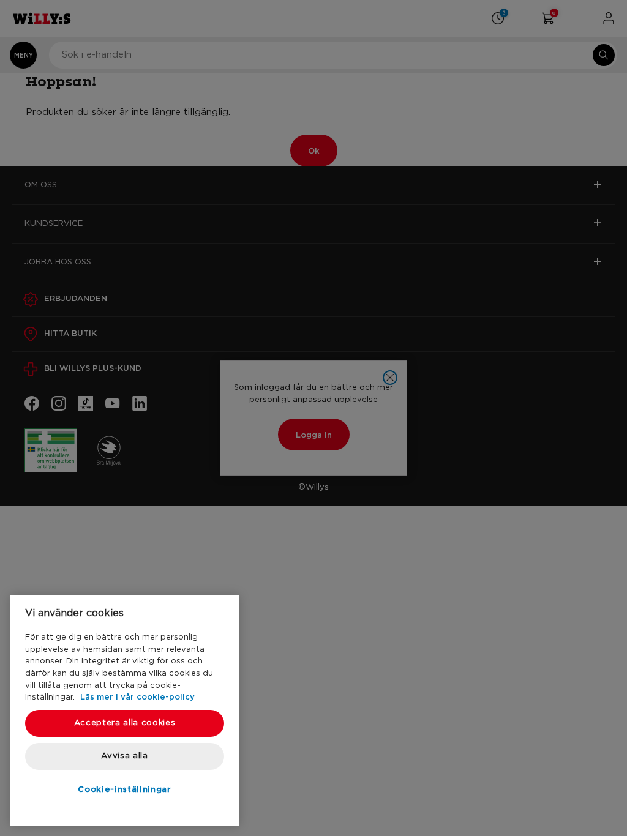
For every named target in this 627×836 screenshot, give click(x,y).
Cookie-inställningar (124, 789)
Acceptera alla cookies (124, 723)
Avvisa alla (124, 756)
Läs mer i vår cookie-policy (137, 696)
